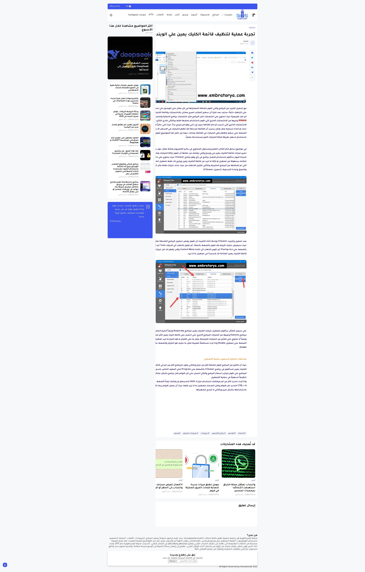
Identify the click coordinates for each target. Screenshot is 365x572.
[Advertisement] (198, 412)
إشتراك (172, 561)
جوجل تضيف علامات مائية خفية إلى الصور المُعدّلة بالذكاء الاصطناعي (124, 87)
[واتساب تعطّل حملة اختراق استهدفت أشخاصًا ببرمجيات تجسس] (238, 463)
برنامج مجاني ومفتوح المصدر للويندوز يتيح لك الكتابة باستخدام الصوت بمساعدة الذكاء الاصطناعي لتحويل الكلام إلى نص (125, 169)
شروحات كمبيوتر (189, 433)
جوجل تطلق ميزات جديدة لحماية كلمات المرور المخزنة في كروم (202, 488)
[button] (252, 77)
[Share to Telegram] (252, 72)
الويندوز (231, 433)
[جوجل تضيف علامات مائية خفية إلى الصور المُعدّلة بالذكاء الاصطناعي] (145, 89)
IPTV (151, 15)
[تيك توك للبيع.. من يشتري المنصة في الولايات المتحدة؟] (145, 155)
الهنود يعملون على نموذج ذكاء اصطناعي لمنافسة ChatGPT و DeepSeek (124, 140)
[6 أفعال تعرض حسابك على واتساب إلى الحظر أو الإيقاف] (165, 463)
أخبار (177, 15)
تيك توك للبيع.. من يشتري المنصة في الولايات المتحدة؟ (125, 152)
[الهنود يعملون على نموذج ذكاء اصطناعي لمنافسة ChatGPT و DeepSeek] (145, 142)
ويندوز (185, 15)
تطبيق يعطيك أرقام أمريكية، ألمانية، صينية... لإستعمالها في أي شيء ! (211, 6)
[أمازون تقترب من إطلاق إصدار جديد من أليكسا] (145, 129)
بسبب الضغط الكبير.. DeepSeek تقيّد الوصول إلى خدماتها (133, 66)
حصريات (228, 15)
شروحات (204, 433)
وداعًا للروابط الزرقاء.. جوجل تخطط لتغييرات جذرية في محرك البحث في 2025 (125, 114)
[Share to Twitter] (252, 58)
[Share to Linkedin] (252, 68)
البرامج (215, 15)
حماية (169, 15)
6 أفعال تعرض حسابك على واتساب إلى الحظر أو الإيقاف (165, 486)
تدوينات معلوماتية (137, 15)
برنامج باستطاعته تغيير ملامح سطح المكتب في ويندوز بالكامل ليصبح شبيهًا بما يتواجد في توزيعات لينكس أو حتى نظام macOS (124, 187)
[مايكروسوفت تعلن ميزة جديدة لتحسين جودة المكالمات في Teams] (145, 102)
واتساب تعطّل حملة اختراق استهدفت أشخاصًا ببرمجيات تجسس (239, 488)
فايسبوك (204, 15)
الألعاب (160, 15)
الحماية (252, 28)
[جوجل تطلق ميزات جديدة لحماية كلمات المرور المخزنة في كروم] (202, 463)
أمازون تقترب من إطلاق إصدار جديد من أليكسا (125, 126)
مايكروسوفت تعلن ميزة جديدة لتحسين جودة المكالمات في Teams (124, 101)
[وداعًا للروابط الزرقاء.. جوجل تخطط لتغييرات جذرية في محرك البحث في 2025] (145, 116)
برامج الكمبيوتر (218, 433)
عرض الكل (149, 33)
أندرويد (194, 15)
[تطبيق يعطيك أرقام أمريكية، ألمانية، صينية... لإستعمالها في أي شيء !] (247, 6)
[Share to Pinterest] (252, 63)
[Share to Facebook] (252, 53)
